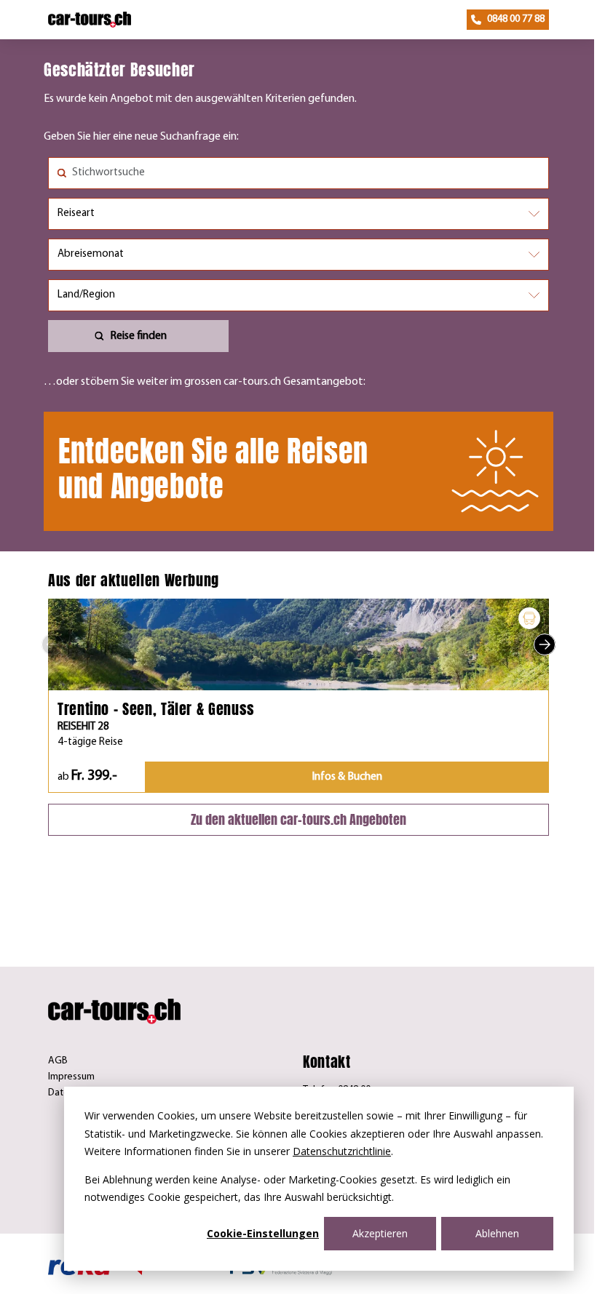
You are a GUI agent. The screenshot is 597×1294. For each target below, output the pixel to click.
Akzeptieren (380, 1233)
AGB (58, 1060)
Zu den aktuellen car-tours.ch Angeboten (298, 819)
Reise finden (138, 336)
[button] (52, 644)
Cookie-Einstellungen (263, 1233)
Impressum (71, 1076)
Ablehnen (497, 1233)
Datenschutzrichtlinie (342, 1151)
